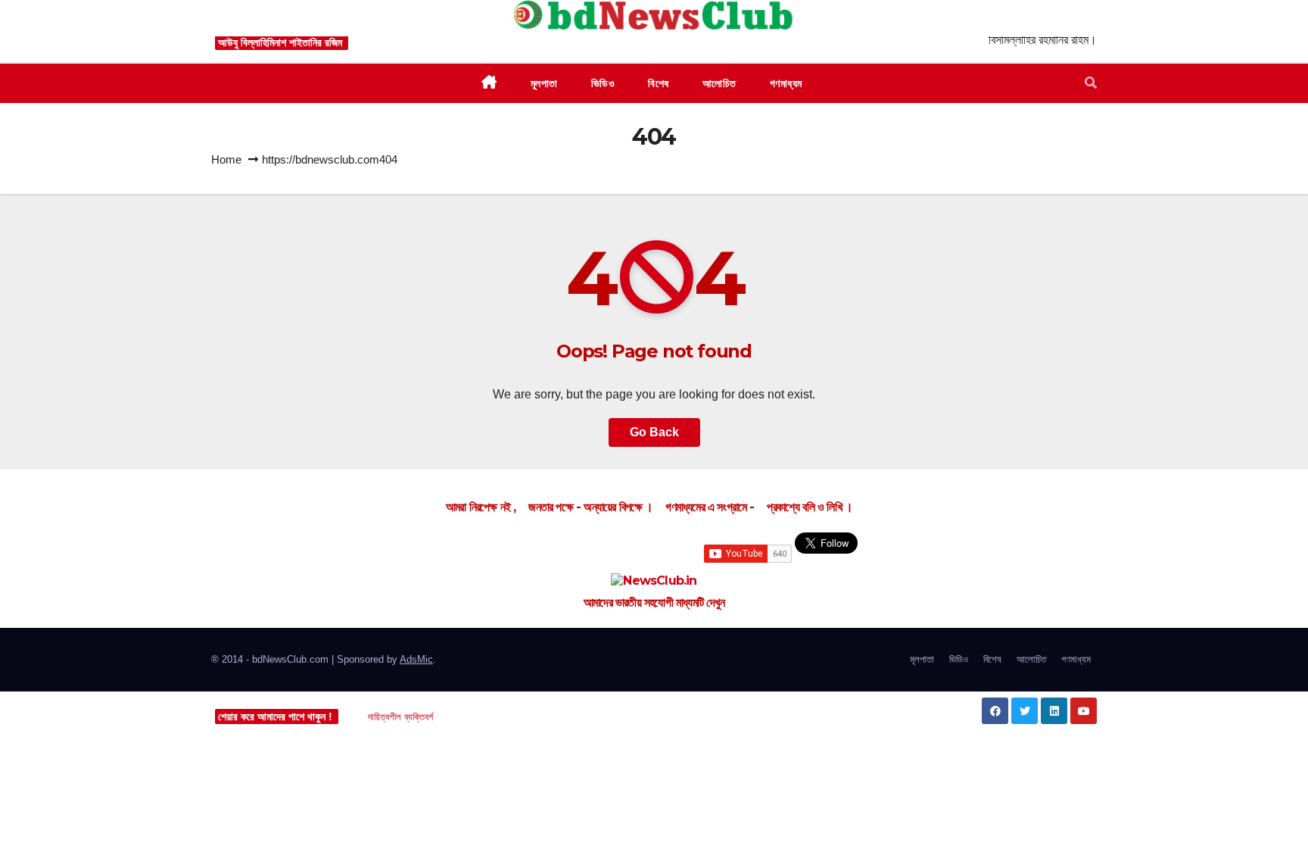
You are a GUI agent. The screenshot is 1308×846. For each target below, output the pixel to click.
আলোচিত (1031, 659)
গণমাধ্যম (1076, 659)
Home (226, 159)
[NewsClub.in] (654, 581)
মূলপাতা (922, 659)
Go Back (654, 432)
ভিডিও (958, 659)
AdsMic (416, 659)
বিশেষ (992, 659)
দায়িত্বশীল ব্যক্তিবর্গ (400, 717)
